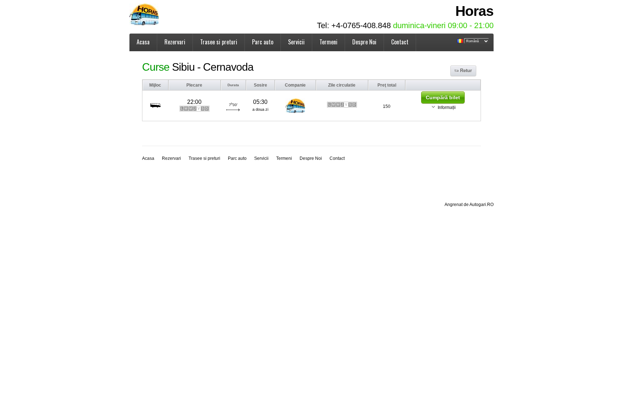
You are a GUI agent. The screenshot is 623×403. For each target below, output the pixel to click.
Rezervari (174, 42)
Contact (399, 42)
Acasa (143, 42)
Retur (466, 70)
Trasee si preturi (218, 42)
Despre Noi (364, 42)
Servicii (296, 42)
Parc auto (262, 42)
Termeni (328, 42)
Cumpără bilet (443, 97)
